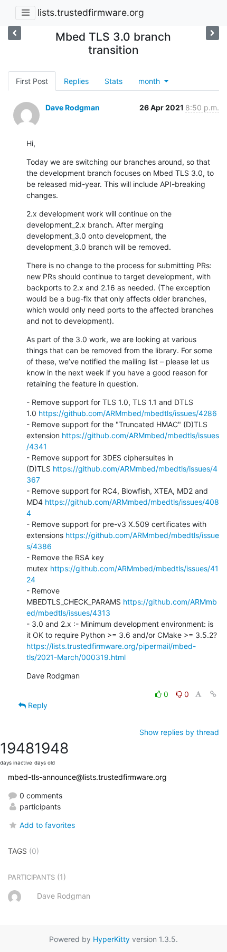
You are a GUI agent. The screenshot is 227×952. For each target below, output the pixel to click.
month (150, 81)
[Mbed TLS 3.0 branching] (212, 33)
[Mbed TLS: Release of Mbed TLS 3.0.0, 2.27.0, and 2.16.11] (14, 33)
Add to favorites (47, 825)
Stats (113, 81)
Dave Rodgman (72, 107)
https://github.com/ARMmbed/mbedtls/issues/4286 (128, 413)
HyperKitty (111, 939)
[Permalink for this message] (213, 694)
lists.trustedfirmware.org (90, 12)
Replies (76, 81)
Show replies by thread (179, 732)
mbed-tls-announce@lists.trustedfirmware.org (87, 776)
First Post (32, 81)
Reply (37, 705)
